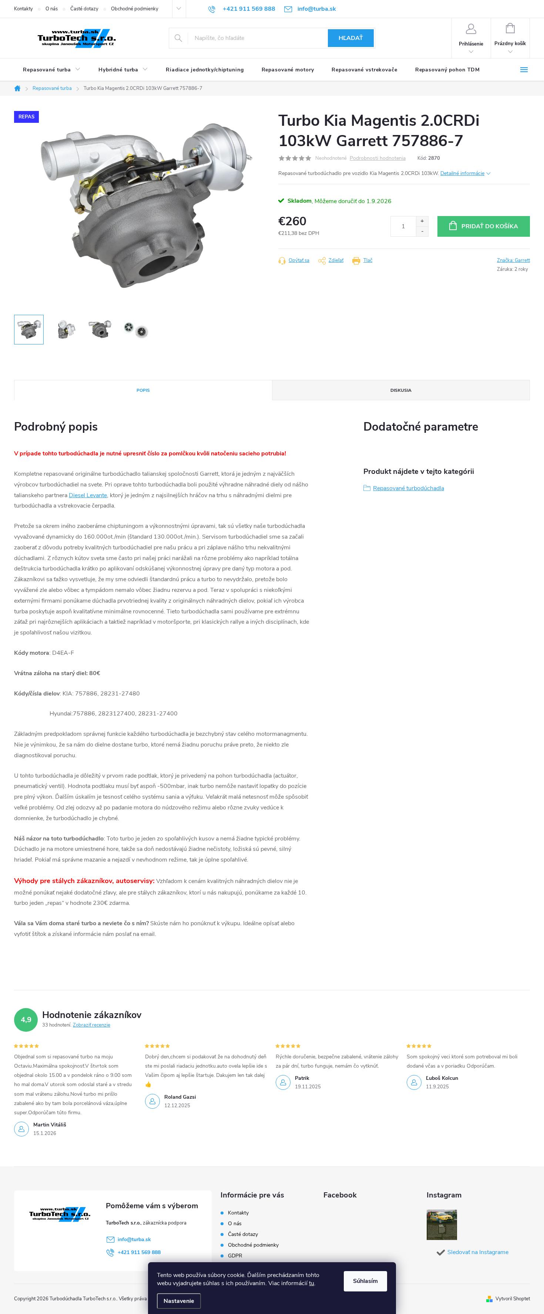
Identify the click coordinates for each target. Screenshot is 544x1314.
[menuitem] (52, 69)
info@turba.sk (134, 1239)
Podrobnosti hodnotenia (378, 158)
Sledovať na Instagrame (477, 1252)
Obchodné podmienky (134, 9)
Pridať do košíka (489, 226)
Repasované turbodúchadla (408, 488)
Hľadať (351, 38)
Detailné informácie (462, 173)
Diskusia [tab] (401, 390)
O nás (52, 9)
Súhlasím (365, 1281)
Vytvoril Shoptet (513, 1299)
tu (311, 1283)
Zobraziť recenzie (91, 1025)
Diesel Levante (88, 495)
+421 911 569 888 (139, 1252)
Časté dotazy (84, 9)
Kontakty (23, 9)
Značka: (513, 260)
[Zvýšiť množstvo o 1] (422, 221)
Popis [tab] (143, 390)
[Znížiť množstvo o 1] (422, 231)
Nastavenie (179, 1301)
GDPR (235, 1255)
